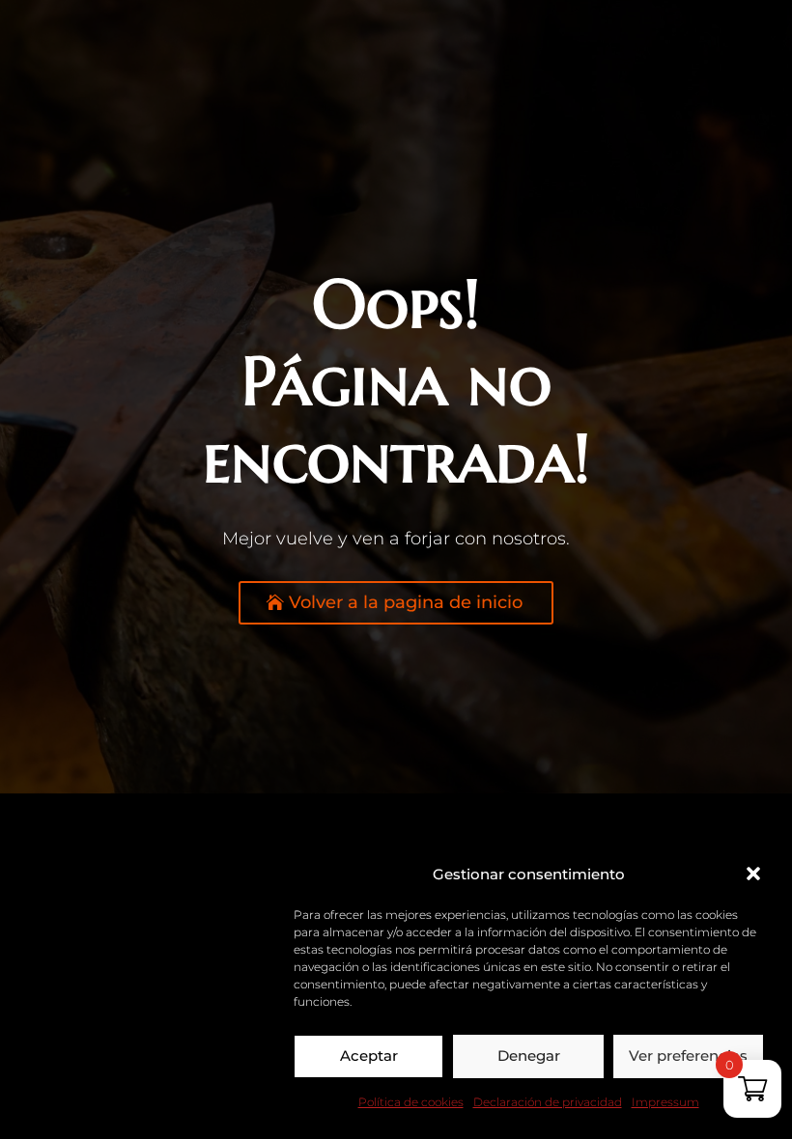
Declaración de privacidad (547, 1102)
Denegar (528, 1055)
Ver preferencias (688, 1055)
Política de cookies (411, 1102)
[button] (753, 873)
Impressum (665, 1102)
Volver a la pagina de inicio (406, 602)
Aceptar (369, 1055)
